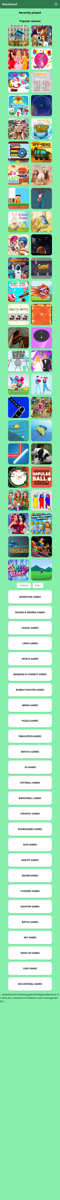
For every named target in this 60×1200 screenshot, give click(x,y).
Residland (9, 4)
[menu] (56, 4)
